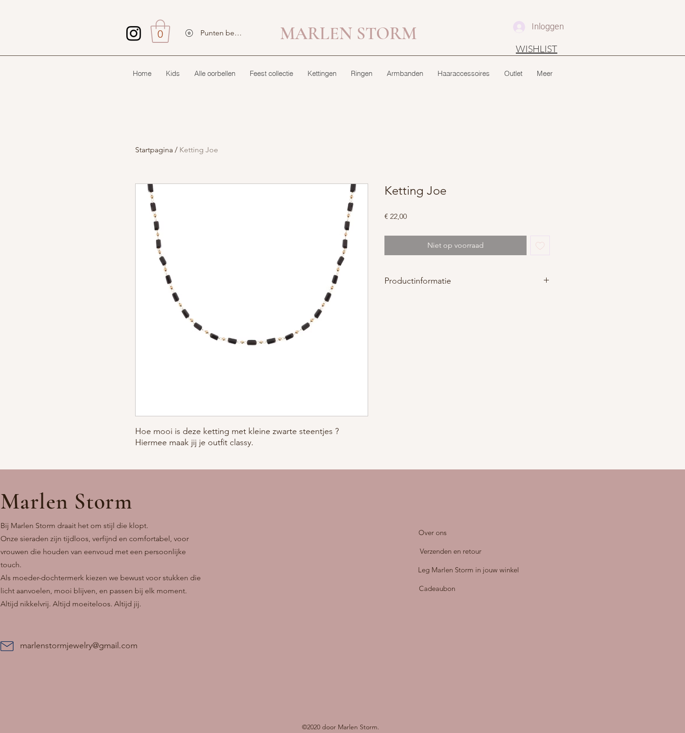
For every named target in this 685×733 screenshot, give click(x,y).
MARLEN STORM (348, 33)
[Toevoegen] (540, 245)
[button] (160, 31)
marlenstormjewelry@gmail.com (78, 645)
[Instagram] (134, 33)
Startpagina (154, 149)
